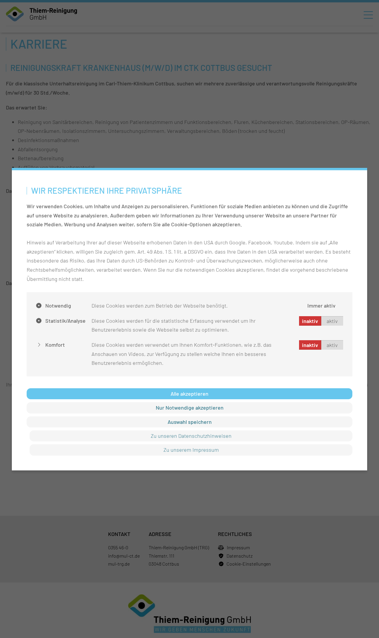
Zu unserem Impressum (191, 449)
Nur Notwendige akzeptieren (190, 407)
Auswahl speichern (190, 422)
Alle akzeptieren (189, 393)
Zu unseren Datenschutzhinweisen (191, 435)
